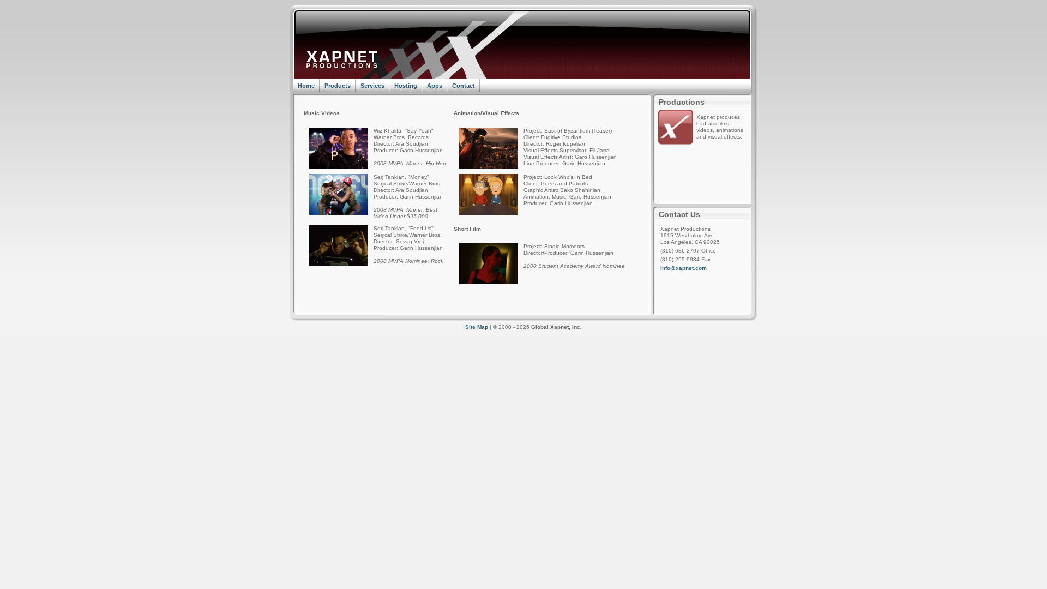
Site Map (476, 327)
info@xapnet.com (683, 268)
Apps (434, 85)
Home (306, 85)
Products (337, 85)
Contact (463, 85)
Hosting (405, 85)
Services (372, 85)
